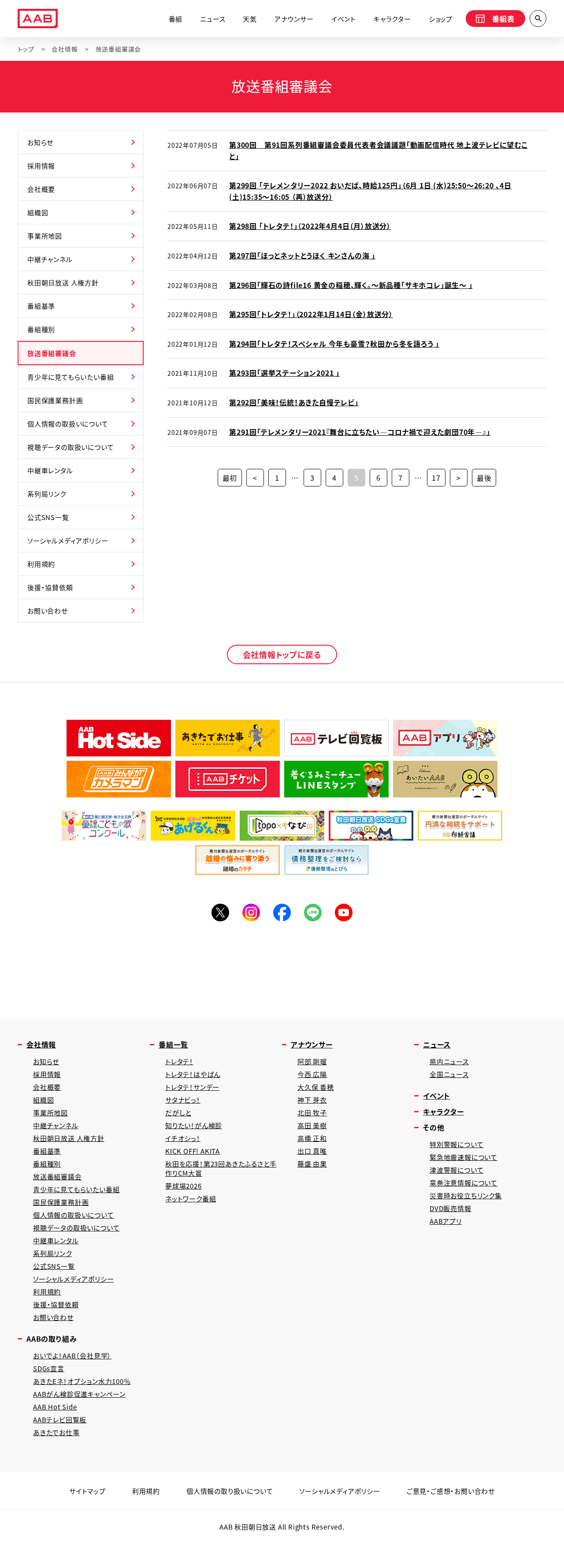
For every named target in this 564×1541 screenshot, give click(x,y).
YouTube (343, 912)
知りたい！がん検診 (193, 1125)
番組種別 (41, 329)
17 (436, 477)
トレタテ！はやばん (192, 1074)
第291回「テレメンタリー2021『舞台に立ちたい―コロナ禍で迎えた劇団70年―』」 (359, 431)
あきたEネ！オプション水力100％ (82, 1381)
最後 (484, 477)
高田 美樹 (312, 1125)
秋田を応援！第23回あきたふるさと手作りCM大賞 (220, 1168)
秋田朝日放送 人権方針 (63, 282)
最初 (230, 477)
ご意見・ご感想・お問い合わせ (451, 1491)
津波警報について (456, 1169)
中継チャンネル (50, 259)
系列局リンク (46, 493)
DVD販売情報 (450, 1208)
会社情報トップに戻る (282, 654)
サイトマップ (87, 1491)
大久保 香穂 (315, 1087)
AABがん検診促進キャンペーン (79, 1394)
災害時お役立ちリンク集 (466, 1195)
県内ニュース (449, 1061)
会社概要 (41, 189)
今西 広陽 (312, 1074)
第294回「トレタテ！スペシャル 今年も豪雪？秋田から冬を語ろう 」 (334, 343)
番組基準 (41, 305)
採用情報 (41, 165)
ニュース (212, 18)
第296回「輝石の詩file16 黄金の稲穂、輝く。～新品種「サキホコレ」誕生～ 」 (351, 285)
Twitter (220, 912)
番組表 (503, 18)
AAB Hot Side (55, 1406)
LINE (313, 912)
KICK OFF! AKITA (192, 1151)
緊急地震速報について (463, 1157)
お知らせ (40, 142)
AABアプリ (446, 1221)
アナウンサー (294, 18)
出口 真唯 (312, 1151)
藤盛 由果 (312, 1163)
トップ (26, 49)
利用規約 (41, 564)
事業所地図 (44, 235)
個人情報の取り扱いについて (229, 1491)
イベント (343, 18)
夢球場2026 (183, 1185)
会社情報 (65, 49)
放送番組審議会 (51, 353)
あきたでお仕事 (56, 1432)
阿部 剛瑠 (312, 1061)
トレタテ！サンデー (192, 1087)
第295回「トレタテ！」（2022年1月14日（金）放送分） (311, 314)
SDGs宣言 (48, 1368)
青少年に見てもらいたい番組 (70, 377)
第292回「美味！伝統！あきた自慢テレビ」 (294, 402)
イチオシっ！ (182, 1138)
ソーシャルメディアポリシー (67, 540)
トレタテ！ (179, 1061)
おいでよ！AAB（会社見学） (72, 1355)
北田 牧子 (312, 1112)
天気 (250, 18)
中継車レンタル (50, 470)
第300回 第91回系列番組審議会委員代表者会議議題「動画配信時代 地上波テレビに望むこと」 (378, 150)
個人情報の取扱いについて (67, 423)
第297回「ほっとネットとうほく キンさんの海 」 (302, 255)
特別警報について (456, 1144)
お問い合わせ (47, 610)
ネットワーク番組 (190, 1198)
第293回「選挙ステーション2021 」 (284, 372)
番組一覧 (173, 1044)
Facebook (282, 912)
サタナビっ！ (182, 1099)
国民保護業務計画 (55, 400)
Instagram (251, 912)
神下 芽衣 (312, 1099)
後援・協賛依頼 (50, 587)
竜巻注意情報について (463, 1182)
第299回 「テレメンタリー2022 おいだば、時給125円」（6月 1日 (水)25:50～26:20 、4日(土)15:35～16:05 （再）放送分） (370, 191)
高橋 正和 (312, 1138)
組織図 (37, 212)
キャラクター (392, 18)
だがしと (178, 1112)
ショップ (441, 18)
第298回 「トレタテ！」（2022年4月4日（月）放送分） (310, 226)
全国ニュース (449, 1074)
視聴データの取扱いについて (70, 447)
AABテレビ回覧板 (59, 1419)
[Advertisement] (282, 967)
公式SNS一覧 (48, 517)
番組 (176, 18)
